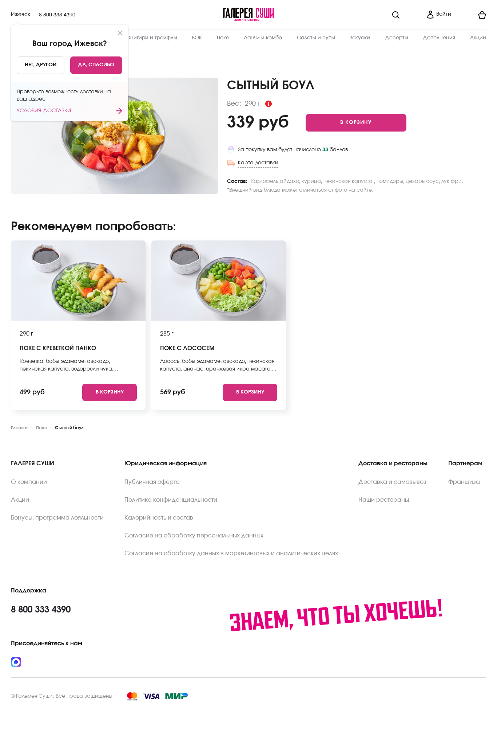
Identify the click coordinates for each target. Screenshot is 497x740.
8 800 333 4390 (57, 14)
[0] (471, 15)
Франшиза (464, 482)
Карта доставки (258, 162)
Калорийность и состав (158, 518)
